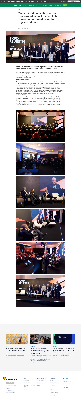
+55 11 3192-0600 (9, 390)
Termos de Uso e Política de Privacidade (29, 386)
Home (20, 9)
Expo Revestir (52, 395)
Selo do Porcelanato (54, 382)
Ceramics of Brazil (53, 394)
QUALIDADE (31, 5)
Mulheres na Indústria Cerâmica (54, 388)
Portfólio (38, 382)
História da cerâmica (41, 383)
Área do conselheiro (67, 383)
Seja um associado (74, 1)
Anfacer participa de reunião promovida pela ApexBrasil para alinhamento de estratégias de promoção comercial (39, 351)
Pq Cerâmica (52, 385)
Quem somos (26, 380)
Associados (26, 383)
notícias (65, 379)
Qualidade (52, 380)
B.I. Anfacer (65, 384)
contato (65, 387)
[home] (17, 4)
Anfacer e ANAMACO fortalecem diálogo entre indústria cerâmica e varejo (16, 350)
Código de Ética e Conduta (29, 388)
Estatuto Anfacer (27, 389)
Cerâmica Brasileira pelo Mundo (55, 390)
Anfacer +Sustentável (54, 392)
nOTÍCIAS (45, 5)
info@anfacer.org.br (10, 392)
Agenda (51, 5)
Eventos (38, 385)
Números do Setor (40, 380)
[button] (25, 5)
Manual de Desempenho (55, 383)
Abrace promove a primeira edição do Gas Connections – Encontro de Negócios (63, 350)
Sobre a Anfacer (27, 382)
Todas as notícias (28, 9)
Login (65, 5)
